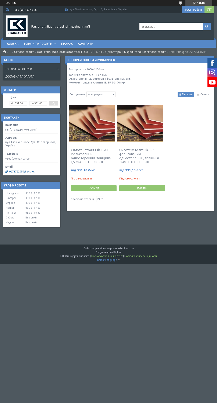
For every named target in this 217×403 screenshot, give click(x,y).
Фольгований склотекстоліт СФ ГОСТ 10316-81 (69, 52)
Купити (94, 188)
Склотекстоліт (24, 52)
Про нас (67, 43)
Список (205, 94)
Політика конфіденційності (140, 256)
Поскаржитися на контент (106, 256)
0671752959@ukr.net (22, 171)
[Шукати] (207, 26)
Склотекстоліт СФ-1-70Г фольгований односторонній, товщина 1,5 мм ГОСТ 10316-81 (91, 156)
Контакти (85, 43)
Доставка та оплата (19, 76)
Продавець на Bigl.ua (108, 252)
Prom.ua (129, 248)
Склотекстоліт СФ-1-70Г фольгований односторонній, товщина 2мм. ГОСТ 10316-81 (139, 156)
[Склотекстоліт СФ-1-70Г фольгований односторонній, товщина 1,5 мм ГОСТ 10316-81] (92, 123)
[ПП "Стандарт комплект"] (17, 26)
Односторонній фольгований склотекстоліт (135, 52)
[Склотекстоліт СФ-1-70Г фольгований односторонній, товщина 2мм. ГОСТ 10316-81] (140, 123)
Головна (12, 43)
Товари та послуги (38, 43)
